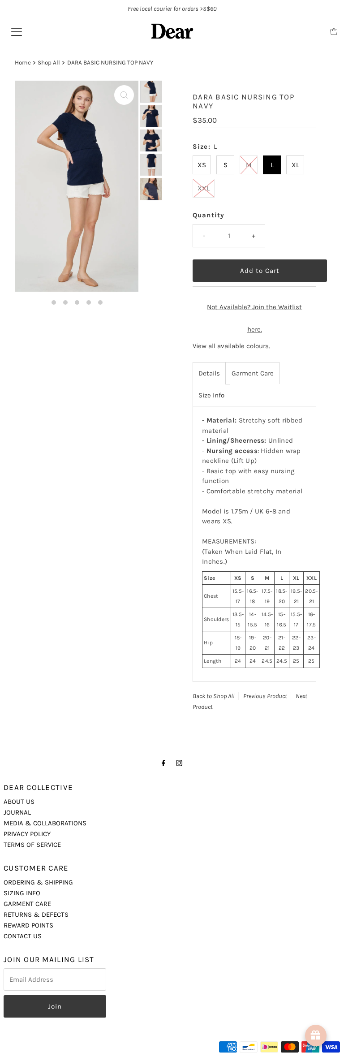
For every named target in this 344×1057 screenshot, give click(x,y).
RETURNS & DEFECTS (36, 914)
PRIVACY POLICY (27, 834)
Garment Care (253, 373)
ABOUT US (19, 802)
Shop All (49, 62)
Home (23, 62)
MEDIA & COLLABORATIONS (45, 823)
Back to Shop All (214, 696)
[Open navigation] (16, 31)
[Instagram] (179, 763)
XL (295, 165)
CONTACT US (23, 936)
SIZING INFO (22, 893)
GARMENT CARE (27, 904)
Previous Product (265, 696)
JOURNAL (17, 812)
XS (202, 165)
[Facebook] (163, 763)
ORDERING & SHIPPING (38, 882)
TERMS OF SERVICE (32, 845)
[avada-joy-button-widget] (315, 1035)
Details (209, 373)
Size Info (211, 395)
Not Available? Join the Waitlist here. (254, 318)
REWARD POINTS (28, 925)
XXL (204, 188)
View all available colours (231, 346)
